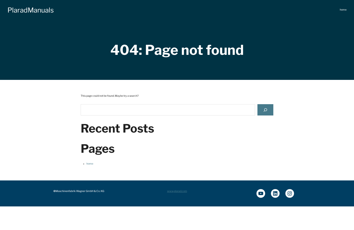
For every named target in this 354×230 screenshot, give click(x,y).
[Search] (265, 109)
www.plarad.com (177, 191)
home (89, 163)
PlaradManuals (30, 10)
